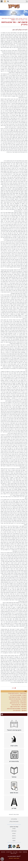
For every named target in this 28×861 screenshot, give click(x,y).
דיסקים (14, 838)
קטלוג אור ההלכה (14, 827)
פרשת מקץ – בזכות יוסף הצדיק (19, 710)
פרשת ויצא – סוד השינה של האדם (19, 705)
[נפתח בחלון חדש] (18, 846)
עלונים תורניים (11, 18)
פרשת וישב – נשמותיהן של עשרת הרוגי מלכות (16, 708)
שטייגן (20, 18)
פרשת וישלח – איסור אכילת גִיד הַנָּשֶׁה (18, 706)
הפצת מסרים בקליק (14, 821)
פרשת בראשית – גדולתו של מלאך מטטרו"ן (17, 693)
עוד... (24, 691)
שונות (14, 840)
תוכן (17, 18)
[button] (8, 1)
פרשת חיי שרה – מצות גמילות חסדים (18, 701)
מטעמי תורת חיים (20, 20)
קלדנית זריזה (14, 819)
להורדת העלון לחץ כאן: (19, 30)
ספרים (14, 828)
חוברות (13, 833)
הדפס (13, 688)
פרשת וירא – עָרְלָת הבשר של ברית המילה (17, 699)
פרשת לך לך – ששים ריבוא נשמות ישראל (17, 697)
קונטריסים (14, 831)
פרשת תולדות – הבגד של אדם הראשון (18, 703)
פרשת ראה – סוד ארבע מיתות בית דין (14, 23)
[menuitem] (14, 724)
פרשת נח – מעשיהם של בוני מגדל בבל (18, 695)
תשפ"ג (13, 20)
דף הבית (25, 18)
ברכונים (14, 836)
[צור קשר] (5, 1)
